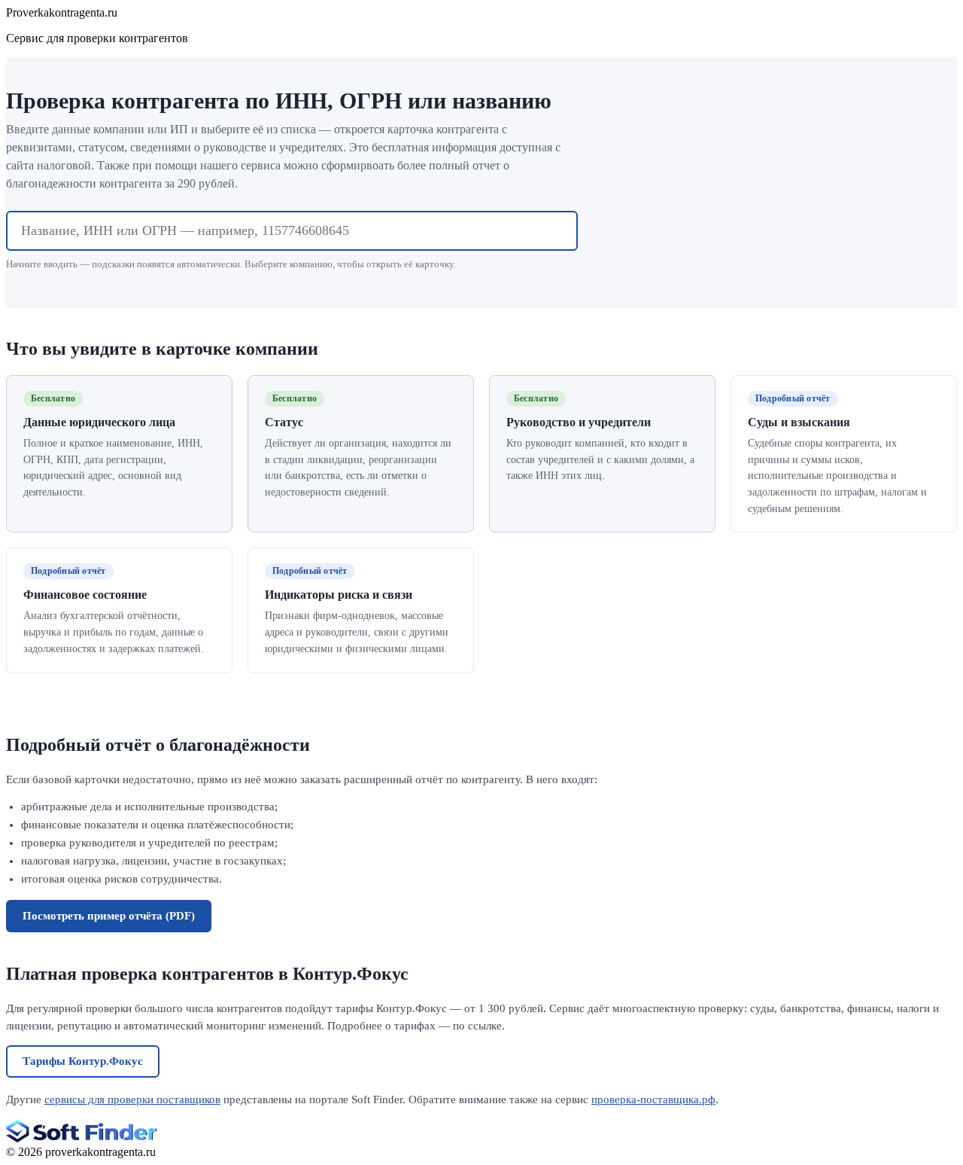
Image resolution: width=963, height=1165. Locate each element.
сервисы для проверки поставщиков (132, 1099)
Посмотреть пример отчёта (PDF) (109, 916)
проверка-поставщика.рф (653, 1099)
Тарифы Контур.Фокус (83, 1061)
